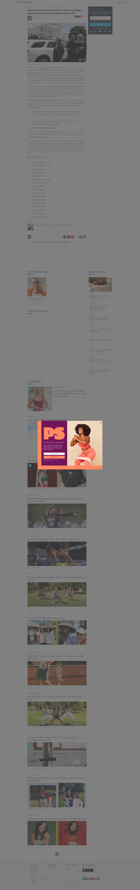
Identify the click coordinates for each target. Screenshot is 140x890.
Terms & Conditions (48, 460)
